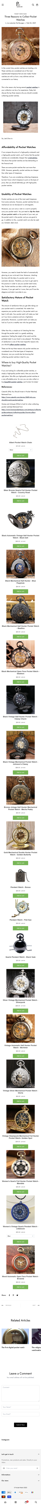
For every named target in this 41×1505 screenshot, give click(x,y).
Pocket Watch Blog (20, 14)
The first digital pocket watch (13, 1347)
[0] (26, 1502)
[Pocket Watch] (20, 5)
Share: (4, 1295)
